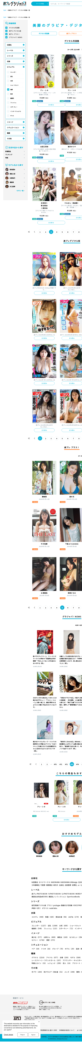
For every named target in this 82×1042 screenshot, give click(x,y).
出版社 (9, 45)
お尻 (11, 81)
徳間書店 (49, 885)
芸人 (67, 963)
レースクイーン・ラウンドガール (47, 960)
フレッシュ (13, 102)
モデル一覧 (20, 191)
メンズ (70, 972)
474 (77, 764)
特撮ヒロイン (39, 963)
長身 (11, 94)
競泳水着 (62, 917)
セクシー (38, 940)
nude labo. (53, 908)
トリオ (46, 949)
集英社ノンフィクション (57, 896)
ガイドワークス (44, 882)
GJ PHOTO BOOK (68, 894)
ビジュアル (10, 67)
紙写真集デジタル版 (39, 905)
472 (66, 764)
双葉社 (74, 885)
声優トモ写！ (36, 908)
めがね (74, 917)
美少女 (37, 937)
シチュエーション (13, 127)
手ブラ (37, 972)
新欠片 (55, 885)
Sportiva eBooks (73, 896)
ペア (36, 949)
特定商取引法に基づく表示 (48, 1030)
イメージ (10, 122)
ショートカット (14, 85)
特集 (6, 158)
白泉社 (61, 885)
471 (60, 764)
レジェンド (55, 963)
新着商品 (8, 151)
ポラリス (45, 908)
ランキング (8, 155)
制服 (50, 917)
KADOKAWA (55, 882)
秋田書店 (35, 882)
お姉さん (50, 937)
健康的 (12, 98)
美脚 (11, 89)
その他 (9, 138)
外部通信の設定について (67, 1030)
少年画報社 (36, 885)
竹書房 (42, 885)
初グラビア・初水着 (54, 972)
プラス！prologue (53, 905)
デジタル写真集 (14, 28)
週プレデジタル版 (15, 31)
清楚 (51, 940)
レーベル (10, 50)
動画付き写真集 (66, 905)
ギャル (12, 115)
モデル (75, 957)
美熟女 (63, 937)
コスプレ (38, 917)
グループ (58, 949)
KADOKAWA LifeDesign (69, 882)
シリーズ (10, 56)
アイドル (52, 957)
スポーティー (13, 107)
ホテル (70, 949)
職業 (8, 133)
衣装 (8, 61)
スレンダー (13, 72)
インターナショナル (15, 111)
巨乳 (11, 76)
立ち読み (51, 105)
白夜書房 (68, 885)
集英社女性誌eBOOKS (40, 896)
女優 (64, 957)
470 (55, 764)
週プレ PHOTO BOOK (39, 894)
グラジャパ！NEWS (15, 37)
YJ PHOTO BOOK (54, 894)
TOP (4, 10)
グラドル (38, 957)
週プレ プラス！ (14, 34)
